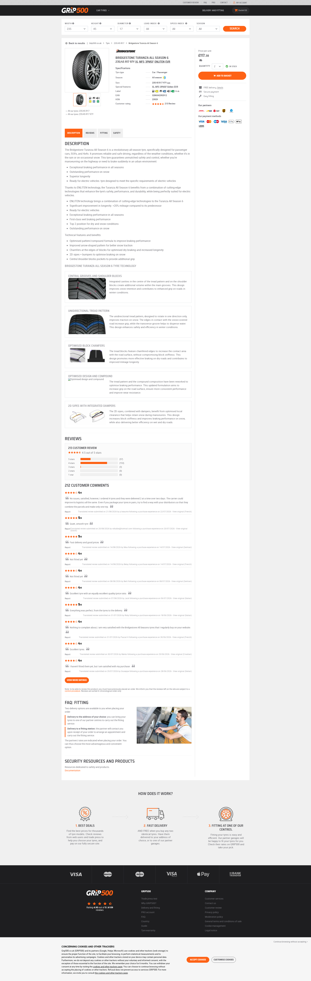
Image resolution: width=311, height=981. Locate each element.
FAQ (205, 3)
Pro (213, 3)
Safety (117, 133)
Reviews (90, 133)
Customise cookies (224, 960)
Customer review (191, 3)
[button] (182, 511)
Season (201, 24)
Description (73, 133)
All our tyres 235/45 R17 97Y (80, 114)
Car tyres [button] (101, 10)
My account (241, 3)
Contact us (210, 903)
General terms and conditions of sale (223, 921)
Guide (144, 925)
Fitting (104, 133)
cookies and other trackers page (107, 966)
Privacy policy (212, 912)
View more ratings (77, 680)
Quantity (204, 66)
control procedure (72, 691)
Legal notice (211, 930)
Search (235, 28)
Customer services (214, 898)
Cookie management (215, 925)
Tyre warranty (148, 930)
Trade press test (149, 898)
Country (145, 921)
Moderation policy (214, 916)
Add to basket (223, 76)
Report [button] (67, 511)
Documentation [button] (72, 770)
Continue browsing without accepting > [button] (291, 941)
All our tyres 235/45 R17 (78, 110)
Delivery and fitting (213, 10)
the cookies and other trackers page (111, 972)
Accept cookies (198, 960)
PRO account (148, 912)
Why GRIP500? (148, 903)
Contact (224, 3)
